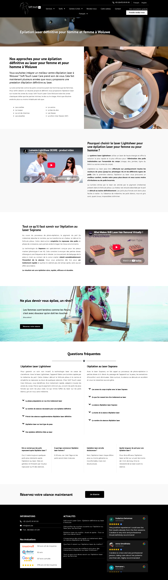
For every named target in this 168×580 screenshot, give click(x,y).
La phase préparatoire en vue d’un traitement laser (43, 401)
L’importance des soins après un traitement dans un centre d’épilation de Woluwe (82, 539)
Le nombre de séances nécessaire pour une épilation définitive (48, 409)
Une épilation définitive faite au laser (38, 432)
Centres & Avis (74, 9)
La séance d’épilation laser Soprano (104, 405)
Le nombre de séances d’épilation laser (106, 420)
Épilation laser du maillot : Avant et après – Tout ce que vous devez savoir (83, 533)
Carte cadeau (106, 9)
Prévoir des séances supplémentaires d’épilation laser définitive (48, 416)
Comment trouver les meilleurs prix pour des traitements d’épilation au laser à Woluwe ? (81, 549)
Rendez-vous (92, 9)
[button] (51, 400)
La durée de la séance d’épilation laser (106, 413)
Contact (118, 9)
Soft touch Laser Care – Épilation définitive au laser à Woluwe (83, 521)
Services (49, 9)
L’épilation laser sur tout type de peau (39, 424)
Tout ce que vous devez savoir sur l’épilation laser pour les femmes (83, 555)
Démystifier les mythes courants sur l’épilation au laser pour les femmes (83, 527)
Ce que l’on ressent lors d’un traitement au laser (109, 397)
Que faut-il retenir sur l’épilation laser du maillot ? (83, 544)
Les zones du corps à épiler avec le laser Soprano (109, 389)
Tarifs (61, 9)
